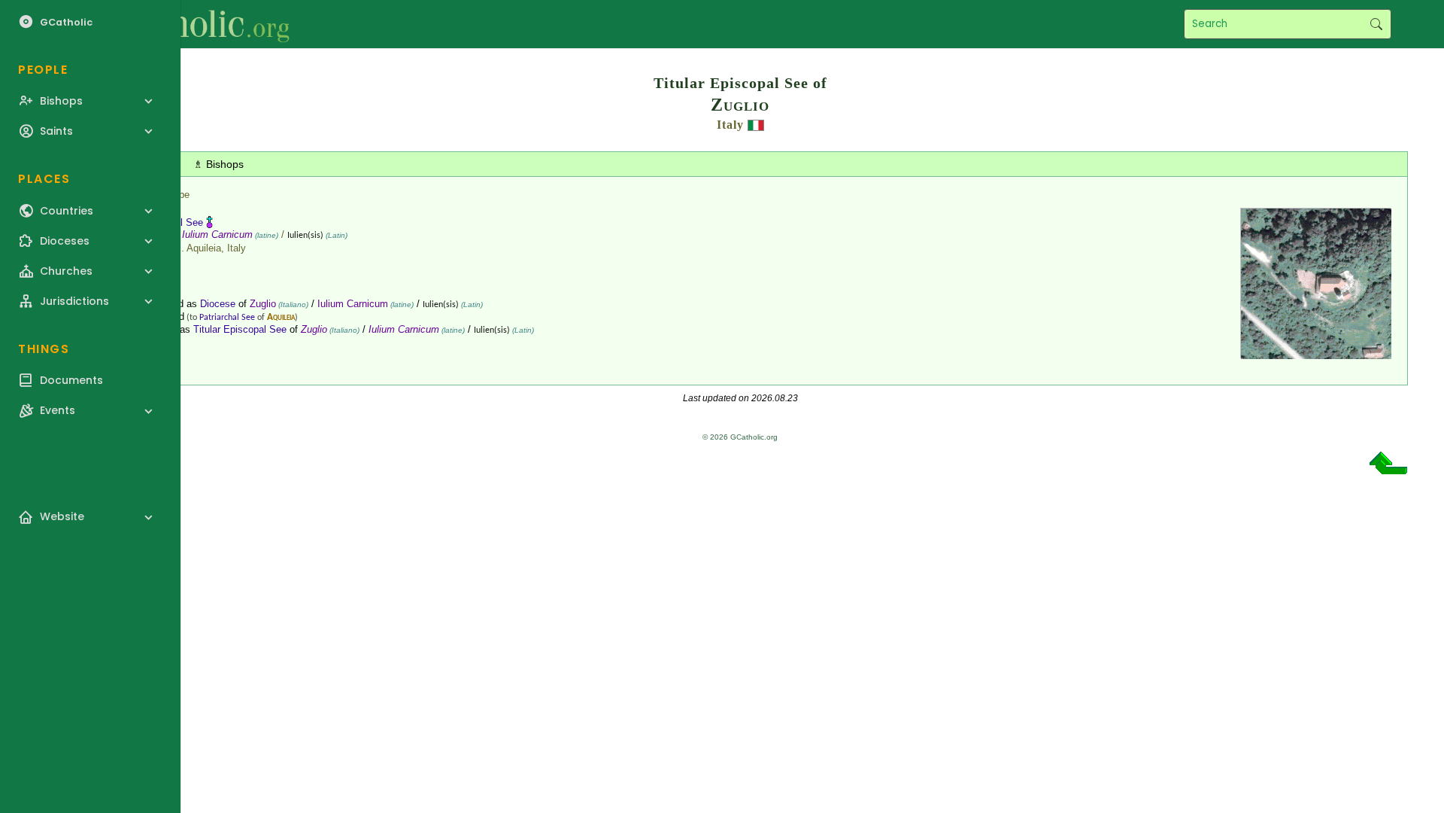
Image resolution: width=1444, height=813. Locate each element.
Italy (730, 124)
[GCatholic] (185, 24)
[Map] (1316, 353)
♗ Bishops (218, 164)
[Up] (1388, 468)
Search (1376, 24)
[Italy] (756, 124)
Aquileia (281, 317)
